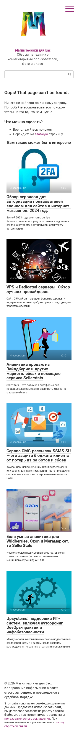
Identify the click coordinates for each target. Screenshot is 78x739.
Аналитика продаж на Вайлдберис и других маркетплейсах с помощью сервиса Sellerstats (33, 371)
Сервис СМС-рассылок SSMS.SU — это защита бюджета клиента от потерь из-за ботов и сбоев (38, 455)
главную (41, 134)
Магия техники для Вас (32, 50)
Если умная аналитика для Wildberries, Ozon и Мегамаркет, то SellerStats (37, 541)
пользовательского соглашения (27, 718)
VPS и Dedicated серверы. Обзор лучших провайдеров (38, 289)
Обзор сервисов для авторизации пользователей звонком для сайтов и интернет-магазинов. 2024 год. (38, 203)
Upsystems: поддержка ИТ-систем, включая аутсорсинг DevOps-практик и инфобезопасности (34, 625)
